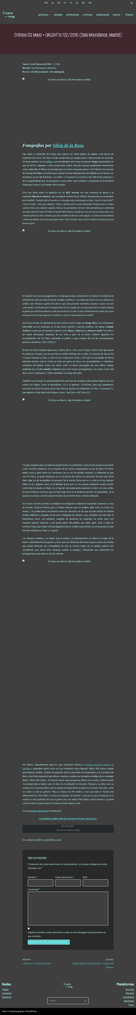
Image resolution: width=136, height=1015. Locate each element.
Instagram (7, 993)
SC (77, 3)
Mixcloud (130, 993)
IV (71, 3)
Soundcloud (128, 997)
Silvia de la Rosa (68, 145)
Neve (4, 1011)
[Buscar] (132, 3)
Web (85, 877)
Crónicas (87, 15)
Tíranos (129, 15)
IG (52, 3)
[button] (49, 15)
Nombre (32, 877)
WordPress (31, 1011)
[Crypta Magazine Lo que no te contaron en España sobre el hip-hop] (8, 15)
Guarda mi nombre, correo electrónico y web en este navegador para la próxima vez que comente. (67, 934)
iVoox (131, 1005)
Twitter (5, 989)
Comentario (34, 889)
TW (46, 3)
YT (65, 3)
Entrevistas (72, 15)
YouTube (129, 989)
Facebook (6, 997)
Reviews (58, 15)
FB (58, 3)
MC (90, 3)
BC (83, 3)
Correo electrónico (64, 877)
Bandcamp (129, 1001)
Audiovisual (102, 15)
